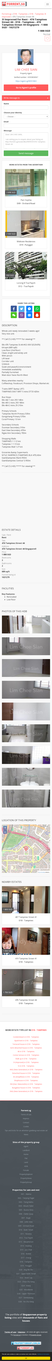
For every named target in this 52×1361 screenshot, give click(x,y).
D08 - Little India (26, 1222)
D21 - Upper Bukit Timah (26, 1274)
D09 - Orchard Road (26, 1226)
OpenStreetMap (42, 872)
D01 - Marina (26, 1194)
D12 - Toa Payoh (26, 1238)
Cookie (26, 1126)
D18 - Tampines (20, 14)
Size (3, 569)
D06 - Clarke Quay (26, 1214)
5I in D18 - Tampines (26, 1066)
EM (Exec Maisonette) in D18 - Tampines (26, 1084)
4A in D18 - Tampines (26, 1051)
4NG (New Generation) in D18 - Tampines (26, 1069)
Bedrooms (6, 558)
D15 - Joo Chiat (26, 1250)
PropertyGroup (26, 1182)
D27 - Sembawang (26, 1297)
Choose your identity (13, 112)
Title (3, 541)
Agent (26, 1146)
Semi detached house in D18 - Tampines (26, 1048)
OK (26, 1358)
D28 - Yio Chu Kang (26, 1301)
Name (6, 103)
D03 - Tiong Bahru (26, 1202)
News (26, 1134)
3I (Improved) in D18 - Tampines (26, 1062)
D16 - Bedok (26, 1254)
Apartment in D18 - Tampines (26, 1040)
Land (26, 1162)
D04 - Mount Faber (26, 1206)
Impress (26, 1118)
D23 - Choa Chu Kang (26, 1282)
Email (6, 121)
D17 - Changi (26, 1258)
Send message (26, 153)
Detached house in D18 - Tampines (26, 1073)
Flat (26, 1158)
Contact (26, 1122)
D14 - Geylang (26, 1246)
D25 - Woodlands (26, 1289)
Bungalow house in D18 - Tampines (26, 1088)
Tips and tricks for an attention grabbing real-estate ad (26, 1130)
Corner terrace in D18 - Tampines (26, 1055)
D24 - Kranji (26, 1285)
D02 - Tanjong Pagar (26, 1198)
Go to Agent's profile (26, 87)
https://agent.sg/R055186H (26, 81)
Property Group (35, 1335)
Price (4, 552)
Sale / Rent (6, 535)
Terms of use (26, 1114)
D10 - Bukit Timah (26, 1230)
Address (5, 546)
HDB (26, 1166)
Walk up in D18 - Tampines (26, 1059)
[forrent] (25, 1348)
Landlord (26, 1150)
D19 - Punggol (26, 1266)
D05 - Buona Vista (26, 1210)
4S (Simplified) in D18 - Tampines (26, 1077)
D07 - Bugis (26, 1218)
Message (8, 130)
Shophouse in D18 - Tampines (26, 1080)
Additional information (43, 1354)
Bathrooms (7, 563)
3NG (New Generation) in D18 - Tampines (26, 1091)
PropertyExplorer (26, 1174)
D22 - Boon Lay (26, 1278)
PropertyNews (26, 1178)
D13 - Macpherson (26, 1242)
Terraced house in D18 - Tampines (26, 1044)
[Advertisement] (26, 502)
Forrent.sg (6, 14)
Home (26, 1154)
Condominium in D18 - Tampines (26, 1037)
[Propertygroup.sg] (26, 1343)
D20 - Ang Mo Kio (26, 1270)
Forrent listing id (8, 575)
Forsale (26, 1170)
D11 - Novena (26, 1234)
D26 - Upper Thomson (26, 1293)
